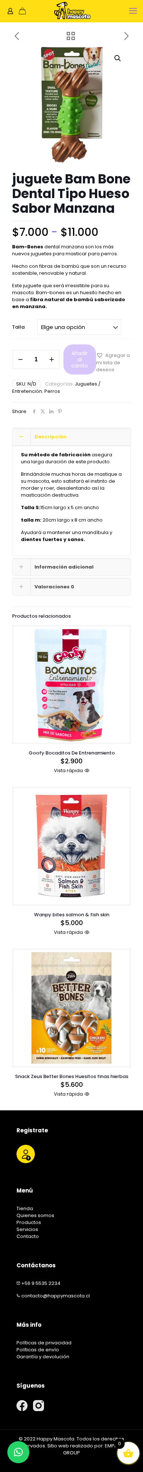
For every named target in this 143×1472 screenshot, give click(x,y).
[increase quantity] (51, 359)
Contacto (27, 1236)
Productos (28, 1222)
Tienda (24, 1208)
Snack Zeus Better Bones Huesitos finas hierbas (71, 1076)
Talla (18, 327)
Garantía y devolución (42, 1356)
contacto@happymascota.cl (55, 1295)
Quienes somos (35, 1215)
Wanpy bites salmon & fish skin (71, 914)
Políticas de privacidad (44, 1342)
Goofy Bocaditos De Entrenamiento (72, 752)
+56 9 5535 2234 (40, 1283)
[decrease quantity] (20, 359)
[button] (118, 58)
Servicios (27, 1229)
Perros (52, 391)
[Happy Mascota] (71, 11)
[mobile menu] (133, 11)
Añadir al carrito (79, 359)
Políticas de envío (37, 1349)
